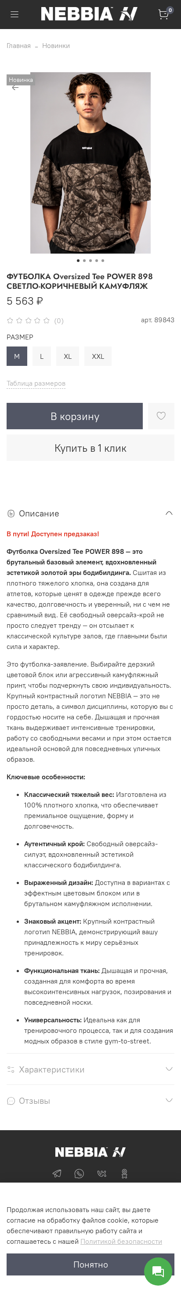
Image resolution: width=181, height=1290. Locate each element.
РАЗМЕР (20, 337)
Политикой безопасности (121, 1241)
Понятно (90, 1264)
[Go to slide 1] (78, 260)
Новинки (56, 45)
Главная (19, 45)
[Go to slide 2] (84, 260)
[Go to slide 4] (96, 260)
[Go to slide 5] (102, 260)
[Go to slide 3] (90, 260)
